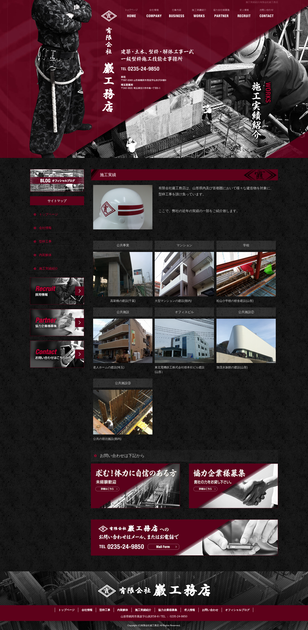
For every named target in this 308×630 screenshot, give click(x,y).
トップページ (131, 14)
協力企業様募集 (221, 14)
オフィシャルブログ (57, 180)
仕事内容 (176, 14)
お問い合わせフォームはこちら (57, 354)
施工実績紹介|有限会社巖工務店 (262, 2)
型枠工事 (45, 241)
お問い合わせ (266, 14)
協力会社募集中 (57, 322)
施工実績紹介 (199, 14)
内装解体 (45, 255)
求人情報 (244, 14)
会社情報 (154, 14)
